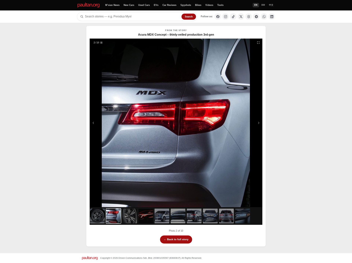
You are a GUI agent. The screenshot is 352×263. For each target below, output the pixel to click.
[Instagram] (225, 16)
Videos (209, 5)
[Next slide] (241, 123)
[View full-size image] (258, 43)
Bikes (198, 5)
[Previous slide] (111, 123)
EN (255, 5)
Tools (220, 5)
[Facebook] (217, 16)
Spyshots (185, 5)
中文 (271, 5)
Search (189, 16)
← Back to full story (176, 239)
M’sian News (112, 5)
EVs (156, 5)
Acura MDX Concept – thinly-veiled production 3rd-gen (176, 34)
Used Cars (144, 5)
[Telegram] (256, 16)
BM (263, 5)
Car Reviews (169, 5)
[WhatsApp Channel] (264, 16)
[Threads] (248, 16)
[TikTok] (233, 16)
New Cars (129, 5)
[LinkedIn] (271, 16)
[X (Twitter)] (241, 16)
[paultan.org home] (88, 5)
